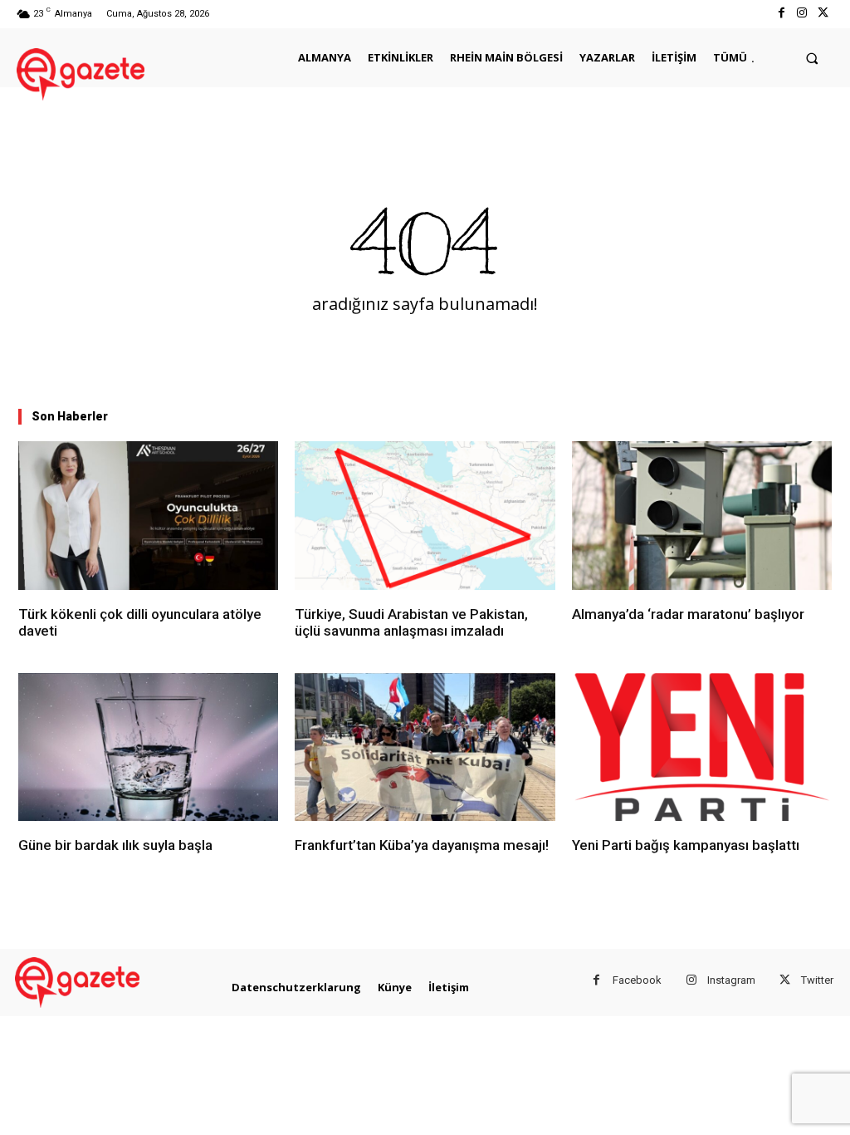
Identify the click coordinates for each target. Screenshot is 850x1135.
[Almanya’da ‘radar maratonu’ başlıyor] (702, 515)
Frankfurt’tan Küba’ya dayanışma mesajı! (422, 845)
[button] (812, 58)
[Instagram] (802, 13)
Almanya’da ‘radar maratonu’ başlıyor (688, 614)
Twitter (817, 980)
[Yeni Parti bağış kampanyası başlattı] (702, 747)
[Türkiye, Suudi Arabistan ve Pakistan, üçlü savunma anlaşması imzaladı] (424, 515)
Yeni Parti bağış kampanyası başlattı (685, 845)
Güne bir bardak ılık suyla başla (115, 845)
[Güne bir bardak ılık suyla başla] (148, 747)
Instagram (731, 980)
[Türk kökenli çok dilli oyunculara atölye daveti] (148, 515)
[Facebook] (780, 13)
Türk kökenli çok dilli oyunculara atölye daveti (139, 622)
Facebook (637, 980)
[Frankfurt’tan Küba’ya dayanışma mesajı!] (424, 747)
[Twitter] (823, 13)
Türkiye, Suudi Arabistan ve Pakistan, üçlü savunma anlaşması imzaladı (411, 622)
